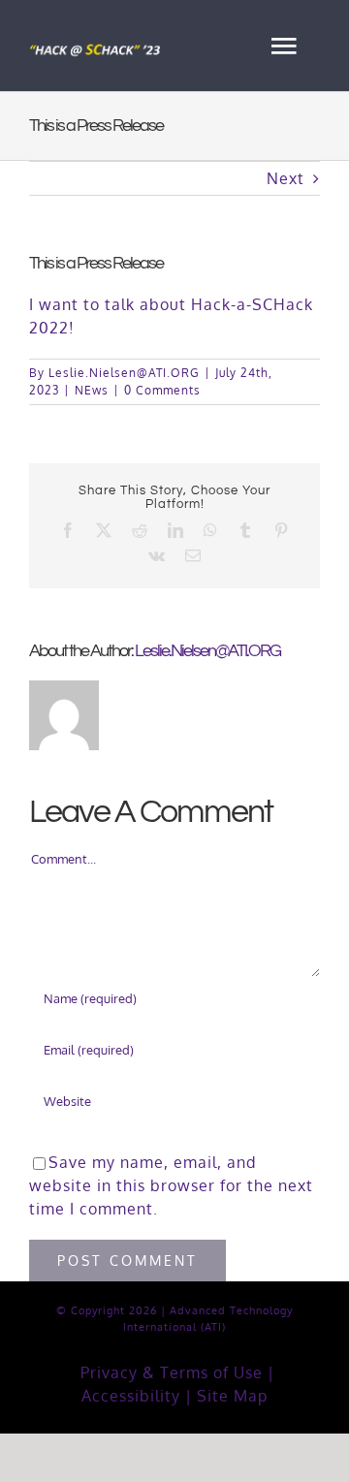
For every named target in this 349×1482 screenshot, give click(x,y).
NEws (92, 390)
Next (285, 178)
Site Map (232, 1395)
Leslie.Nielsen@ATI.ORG (124, 372)
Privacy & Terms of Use (171, 1372)
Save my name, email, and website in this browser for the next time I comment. (171, 1185)
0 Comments (162, 390)
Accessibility (130, 1395)
